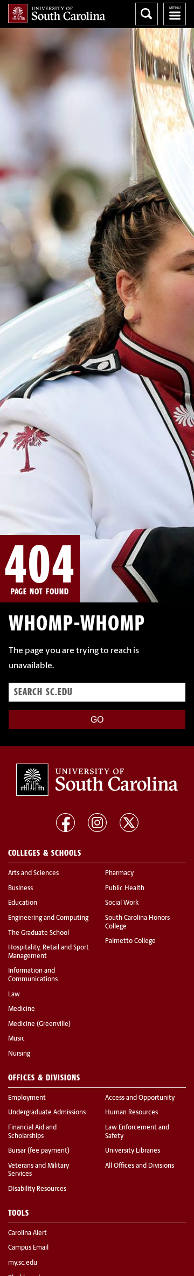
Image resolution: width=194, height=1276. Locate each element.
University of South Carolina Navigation (174, 14)
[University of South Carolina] (97, 780)
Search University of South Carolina (146, 14)
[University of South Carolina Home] (56, 13)
